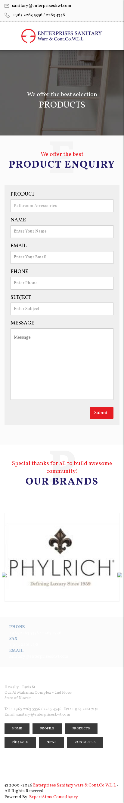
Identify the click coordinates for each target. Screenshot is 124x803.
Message (22, 323)
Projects (20, 742)
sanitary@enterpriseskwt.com (41, 6)
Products (81, 728)
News (51, 742)
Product (23, 194)
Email (18, 245)
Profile (47, 728)
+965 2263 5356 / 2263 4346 (39, 15)
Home (17, 728)
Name (18, 220)
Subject (21, 297)
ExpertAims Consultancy (53, 797)
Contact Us (85, 742)
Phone (19, 271)
